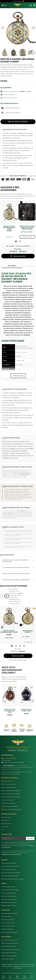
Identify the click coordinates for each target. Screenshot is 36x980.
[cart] (34, 5)
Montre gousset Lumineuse (9, 905)
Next (33, 28)
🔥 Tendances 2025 (7, 781)
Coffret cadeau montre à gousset (10, 797)
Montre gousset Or (6, 916)
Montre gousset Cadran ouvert (10, 866)
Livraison (23, 966)
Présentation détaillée (12, 108)
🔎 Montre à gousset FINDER (9, 806)
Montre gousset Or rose (8, 923)
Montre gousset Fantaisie (8, 902)
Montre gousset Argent (7, 919)
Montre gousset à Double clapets (10, 872)
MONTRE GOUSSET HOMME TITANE (26, 710)
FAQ (2, 830)
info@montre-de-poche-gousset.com (13, 762)
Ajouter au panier (20, 256)
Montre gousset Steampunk (9, 899)
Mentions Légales (7, 964)
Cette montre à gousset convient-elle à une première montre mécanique (15, 560)
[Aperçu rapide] (5, 220)
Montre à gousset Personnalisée (10, 793)
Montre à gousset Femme (8, 787)
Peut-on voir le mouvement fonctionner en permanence (16, 573)
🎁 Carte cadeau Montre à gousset (11, 809)
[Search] (30, 5)
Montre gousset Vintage (8, 886)
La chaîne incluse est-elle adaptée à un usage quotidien (16, 579)
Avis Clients (4, 826)
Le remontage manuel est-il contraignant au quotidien (15, 567)
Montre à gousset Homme (8, 784)
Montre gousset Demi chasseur (10, 875)
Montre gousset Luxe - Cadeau (10, 889)
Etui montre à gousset (7, 800)
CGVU (28, 966)
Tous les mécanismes (7, 959)
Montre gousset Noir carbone (9, 913)
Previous (2, 28)
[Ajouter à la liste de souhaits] (14, 220)
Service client (7, 760)
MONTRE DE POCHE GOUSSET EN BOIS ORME (9, 711)
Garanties (16, 966)
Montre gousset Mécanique (9, 940)
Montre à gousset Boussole (9, 956)
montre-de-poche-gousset (13, 973)
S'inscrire (30, 838)
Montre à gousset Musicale (9, 952)
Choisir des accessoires (12, 112)
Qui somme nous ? (6, 823)
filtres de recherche (15, 772)
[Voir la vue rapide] (5, 702)
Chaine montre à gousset (8, 803)
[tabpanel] (4, 52)
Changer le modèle (28, 236)
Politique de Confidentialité (20, 964)
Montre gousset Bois (7, 929)
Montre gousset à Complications (10, 949)
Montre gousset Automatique (9, 943)
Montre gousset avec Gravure (9, 932)
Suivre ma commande (9, 758)
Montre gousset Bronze (7, 926)
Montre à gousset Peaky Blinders (10, 790)
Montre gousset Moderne (8, 893)
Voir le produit (28, 642)
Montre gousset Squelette (8, 863)
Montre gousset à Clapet (8, 869)
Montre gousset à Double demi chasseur (12, 879)
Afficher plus (18, 376)
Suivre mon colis (6, 817)
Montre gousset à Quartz (8, 946)
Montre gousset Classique (8, 896)
